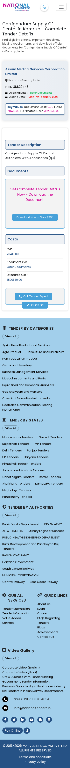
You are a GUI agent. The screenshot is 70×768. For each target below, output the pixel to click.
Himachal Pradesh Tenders (21, 464)
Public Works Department (20, 524)
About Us (44, 604)
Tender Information (16, 613)
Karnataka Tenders (49, 483)
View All (10, 336)
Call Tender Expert (35, 296)
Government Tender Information (26, 681)
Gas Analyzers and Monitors (22, 392)
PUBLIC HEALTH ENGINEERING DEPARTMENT (31, 537)
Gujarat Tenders (50, 437)
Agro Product (11, 352)
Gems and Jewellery (17, 365)
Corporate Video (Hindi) (19, 672)
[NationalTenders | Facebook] (5, 720)
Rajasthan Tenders (16, 444)
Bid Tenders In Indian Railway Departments (33, 691)
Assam (26, 80)
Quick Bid (37, 305)
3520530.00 (14, 280)
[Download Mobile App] (27, 731)
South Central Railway (18, 569)
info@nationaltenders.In (32, 708)
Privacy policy (35, 761)
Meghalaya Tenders (16, 490)
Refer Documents (19, 267)
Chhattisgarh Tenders (18, 477)
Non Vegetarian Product (19, 358)
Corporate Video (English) (21, 667)
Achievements (47, 632)
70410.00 (13, 254)
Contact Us (45, 637)
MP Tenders (43, 444)
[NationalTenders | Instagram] (49, 720)
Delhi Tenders (12, 450)
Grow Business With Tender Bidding (27, 677)
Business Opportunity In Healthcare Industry (33, 686)
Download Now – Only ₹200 (35, 217)
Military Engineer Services (46, 531)
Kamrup (14, 80)
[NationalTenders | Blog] (40, 720)
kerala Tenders (50, 477)
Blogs (41, 627)
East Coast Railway (44, 582)
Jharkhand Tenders (16, 483)
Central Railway (13, 582)
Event (41, 609)
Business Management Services (25, 372)
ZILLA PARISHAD (12, 531)
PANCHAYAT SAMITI (15, 555)
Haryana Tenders (36, 457)
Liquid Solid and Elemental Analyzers (28, 385)
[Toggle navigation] (61, 7)
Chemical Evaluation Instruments (26, 398)
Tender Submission (16, 609)
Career (42, 613)
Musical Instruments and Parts (24, 378)
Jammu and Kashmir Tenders (23, 470)
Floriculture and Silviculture (46, 352)
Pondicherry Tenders (17, 497)
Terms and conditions (35, 757)
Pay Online (12, 730)
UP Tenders (10, 457)
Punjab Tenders (38, 450)
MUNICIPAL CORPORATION (20, 575)
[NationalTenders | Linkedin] (23, 720)
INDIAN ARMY (53, 524)
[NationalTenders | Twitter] (14, 720)
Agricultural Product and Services (26, 345)
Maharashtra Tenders (17, 437)
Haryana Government (18, 562)
